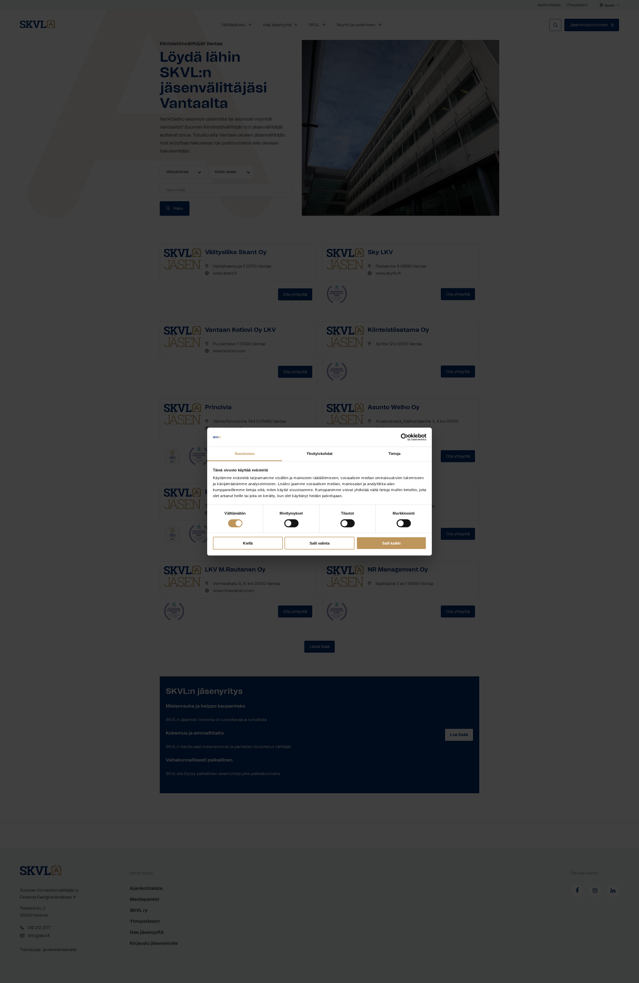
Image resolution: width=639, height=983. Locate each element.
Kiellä (248, 543)
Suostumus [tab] (245, 453)
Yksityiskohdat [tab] (319, 453)
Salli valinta (319, 543)
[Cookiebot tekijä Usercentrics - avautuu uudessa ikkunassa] (404, 437)
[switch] (291, 523)
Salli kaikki (391, 543)
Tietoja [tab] (394, 453)
